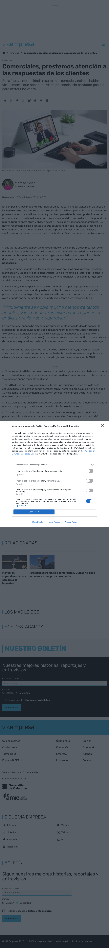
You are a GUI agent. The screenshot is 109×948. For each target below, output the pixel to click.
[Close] (103, 426)
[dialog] (54, 474)
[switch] (89, 471)
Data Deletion (38, 522)
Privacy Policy (70, 522)
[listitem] (54, 464)
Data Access (54, 522)
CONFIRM (34, 512)
